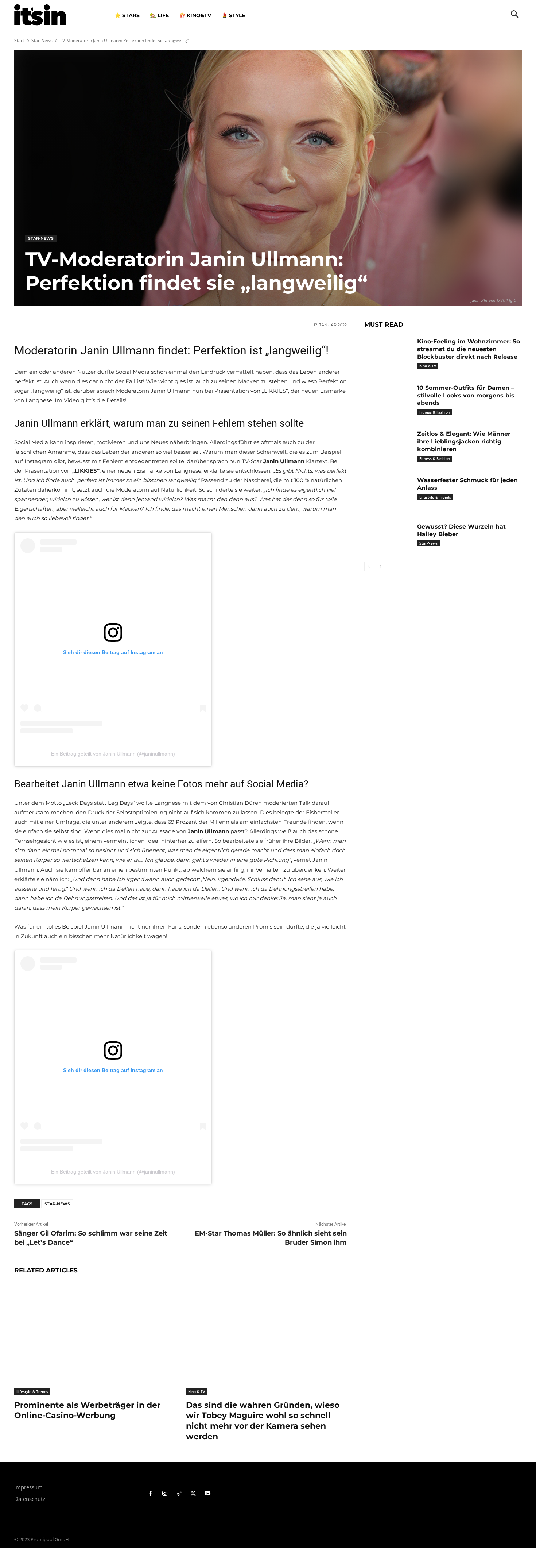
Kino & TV (196, 1391)
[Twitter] (193, 1494)
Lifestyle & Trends (32, 1391)
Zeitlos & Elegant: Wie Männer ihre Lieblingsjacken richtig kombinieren (463, 441)
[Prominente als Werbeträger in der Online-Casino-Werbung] (94, 1338)
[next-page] (380, 566)
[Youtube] (207, 1494)
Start (19, 40)
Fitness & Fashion (434, 412)
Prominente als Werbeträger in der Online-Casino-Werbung (87, 1410)
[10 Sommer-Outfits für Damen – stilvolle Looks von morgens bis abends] (388, 399)
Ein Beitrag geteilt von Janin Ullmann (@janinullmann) (113, 754)
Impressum (28, 1487)
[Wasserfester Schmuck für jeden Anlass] (388, 491)
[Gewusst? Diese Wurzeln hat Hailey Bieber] (388, 537)
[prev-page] (368, 566)
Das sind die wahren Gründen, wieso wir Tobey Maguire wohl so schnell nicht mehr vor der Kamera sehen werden (262, 1420)
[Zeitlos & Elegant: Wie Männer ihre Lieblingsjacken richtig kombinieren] (388, 445)
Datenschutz (29, 1498)
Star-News (42, 40)
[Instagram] (165, 1494)
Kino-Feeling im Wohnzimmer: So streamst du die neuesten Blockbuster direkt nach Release (468, 349)
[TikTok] (179, 1494)
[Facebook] (150, 1494)
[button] (515, 15)
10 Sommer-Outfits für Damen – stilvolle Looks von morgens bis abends (465, 395)
